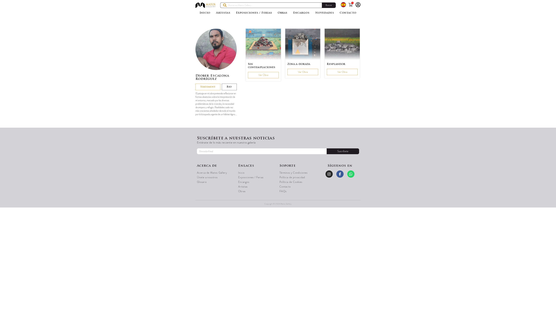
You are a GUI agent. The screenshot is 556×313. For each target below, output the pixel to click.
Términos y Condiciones (293, 173)
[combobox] (271, 5)
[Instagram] (329, 174)
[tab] (207, 87)
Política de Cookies (290, 182)
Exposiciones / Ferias (254, 13)
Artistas (223, 13)
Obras (282, 13)
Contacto (348, 13)
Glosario (202, 182)
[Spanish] (343, 5)
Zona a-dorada (298, 64)
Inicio (205, 13)
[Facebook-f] (340, 174)
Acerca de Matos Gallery (212, 173)
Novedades (324, 13)
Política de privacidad (292, 177)
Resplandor (336, 64)
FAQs (283, 191)
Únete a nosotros (207, 177)
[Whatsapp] (350, 174)
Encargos (301, 13)
